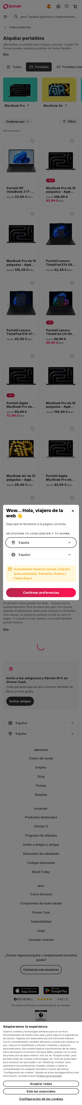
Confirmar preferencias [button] (41, 592)
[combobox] (41, 542)
